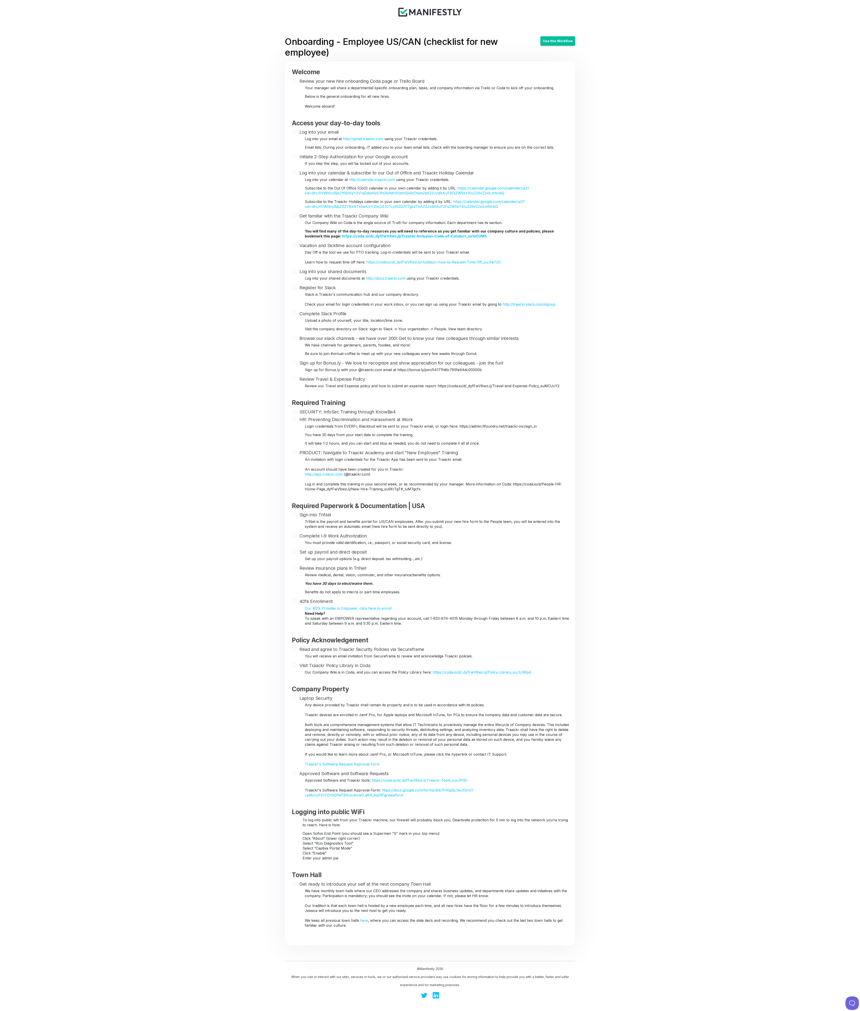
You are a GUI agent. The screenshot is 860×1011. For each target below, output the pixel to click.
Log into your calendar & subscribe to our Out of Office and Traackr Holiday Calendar (386, 173)
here (364, 920)
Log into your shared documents (332, 271)
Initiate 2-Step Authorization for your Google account (353, 156)
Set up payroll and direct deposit (333, 552)
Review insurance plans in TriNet (333, 568)
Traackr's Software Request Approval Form (342, 764)
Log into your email (319, 132)
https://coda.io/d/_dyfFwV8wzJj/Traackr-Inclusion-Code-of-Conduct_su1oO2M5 (414, 236)
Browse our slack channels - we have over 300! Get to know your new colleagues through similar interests (409, 338)
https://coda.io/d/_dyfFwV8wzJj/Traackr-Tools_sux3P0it (419, 780)
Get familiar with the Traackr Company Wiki (343, 216)
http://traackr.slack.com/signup (529, 304)
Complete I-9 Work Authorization (333, 536)
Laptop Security (315, 698)
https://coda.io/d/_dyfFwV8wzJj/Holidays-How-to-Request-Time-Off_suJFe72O (433, 262)
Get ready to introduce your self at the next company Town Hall (365, 884)
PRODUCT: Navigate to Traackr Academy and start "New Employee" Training (378, 452)
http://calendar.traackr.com (372, 179)
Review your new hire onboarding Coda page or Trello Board (361, 81)
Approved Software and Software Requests (344, 773)
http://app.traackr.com (324, 474)
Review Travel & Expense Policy (332, 379)
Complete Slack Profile (322, 313)
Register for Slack (317, 287)
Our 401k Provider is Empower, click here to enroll (348, 608)
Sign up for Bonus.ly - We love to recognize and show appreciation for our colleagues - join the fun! (401, 363)
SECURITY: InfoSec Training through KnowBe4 (347, 412)
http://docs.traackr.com (385, 278)
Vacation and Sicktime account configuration (344, 245)
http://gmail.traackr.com (363, 139)
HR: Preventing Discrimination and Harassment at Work (356, 419)
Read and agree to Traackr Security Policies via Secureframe (361, 649)
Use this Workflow (558, 41)
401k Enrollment (316, 601)
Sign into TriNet (315, 514)
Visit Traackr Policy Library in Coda (334, 665)
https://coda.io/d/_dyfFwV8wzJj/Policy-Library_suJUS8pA (482, 672)
